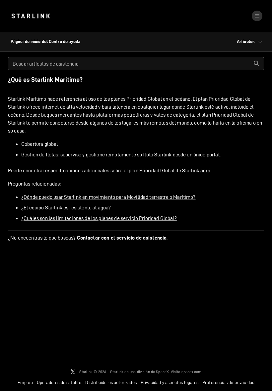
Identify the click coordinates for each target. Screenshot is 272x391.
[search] (256, 63)
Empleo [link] (25, 382)
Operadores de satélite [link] (59, 382)
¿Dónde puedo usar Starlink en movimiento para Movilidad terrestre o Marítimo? (108, 197)
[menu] (257, 16)
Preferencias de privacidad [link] (228, 382)
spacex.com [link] (191, 371)
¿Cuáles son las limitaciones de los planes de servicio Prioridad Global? (99, 218)
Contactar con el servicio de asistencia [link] (122, 238)
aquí (205, 170)
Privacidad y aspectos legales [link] (169, 382)
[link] (31, 16)
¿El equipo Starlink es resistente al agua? (66, 207)
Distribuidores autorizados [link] (110, 382)
